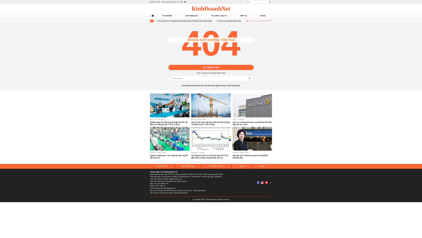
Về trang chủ (211, 67)
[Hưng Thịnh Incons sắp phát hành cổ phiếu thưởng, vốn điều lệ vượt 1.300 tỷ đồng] (211, 105)
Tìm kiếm (249, 78)
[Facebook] (258, 182)
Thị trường (241, 119)
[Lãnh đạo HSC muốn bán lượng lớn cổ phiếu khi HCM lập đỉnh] (252, 139)
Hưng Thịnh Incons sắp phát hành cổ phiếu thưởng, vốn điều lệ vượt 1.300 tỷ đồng (176, 21)
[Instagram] (262, 182)
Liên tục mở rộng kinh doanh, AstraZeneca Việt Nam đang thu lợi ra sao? (232, 21)
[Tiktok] (270, 182)
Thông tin (202, 152)
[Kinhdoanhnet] (211, 8)
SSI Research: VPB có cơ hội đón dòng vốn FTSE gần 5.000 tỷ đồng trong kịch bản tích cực (209, 156)
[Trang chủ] (153, 16)
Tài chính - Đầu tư (160, 119)
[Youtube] (266, 182)
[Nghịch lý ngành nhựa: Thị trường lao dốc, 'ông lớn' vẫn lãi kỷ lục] (169, 139)
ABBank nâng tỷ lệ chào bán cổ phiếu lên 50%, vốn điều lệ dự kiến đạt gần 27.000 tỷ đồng (169, 123)
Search (270, 2)
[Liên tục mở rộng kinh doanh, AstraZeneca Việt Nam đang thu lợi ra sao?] (252, 105)
